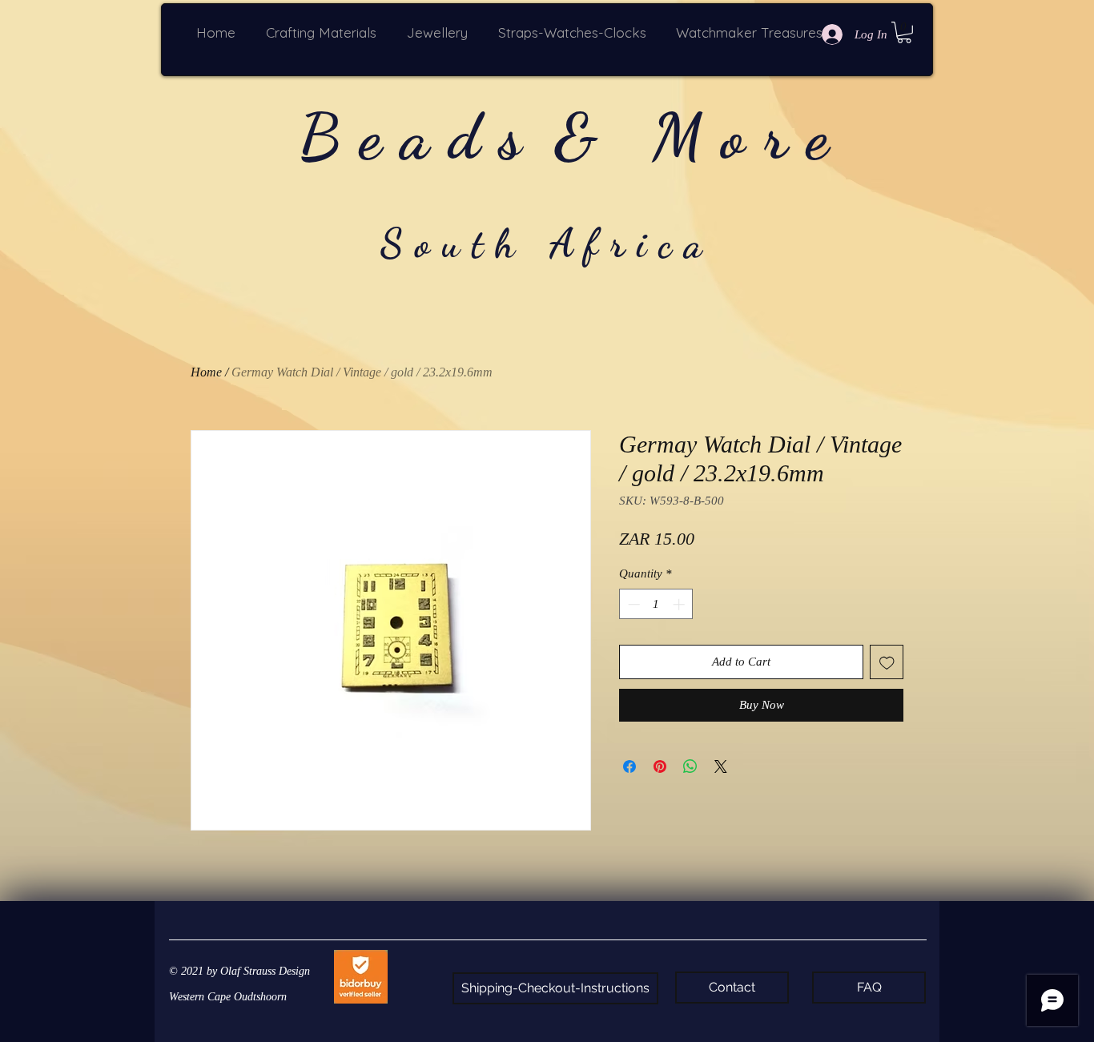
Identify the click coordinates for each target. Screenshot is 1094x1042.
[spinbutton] (656, 604)
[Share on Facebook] (629, 766)
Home (206, 372)
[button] (324, 32)
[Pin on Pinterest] (660, 766)
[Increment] (680, 604)
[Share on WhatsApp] (690, 766)
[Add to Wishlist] (887, 662)
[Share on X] (720, 766)
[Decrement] (632, 604)
